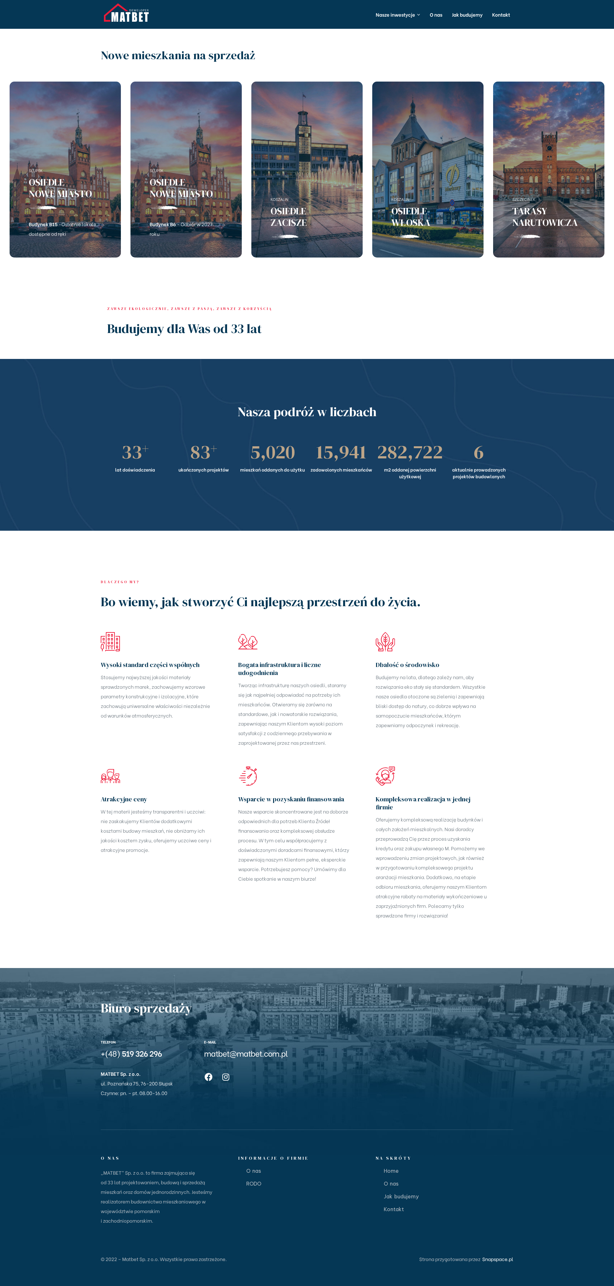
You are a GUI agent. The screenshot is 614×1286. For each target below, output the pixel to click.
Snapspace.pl (497, 1258)
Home (391, 1171)
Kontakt (394, 1209)
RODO (253, 1183)
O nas (253, 1171)
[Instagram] (226, 1077)
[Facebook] (209, 1077)
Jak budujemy (401, 1196)
